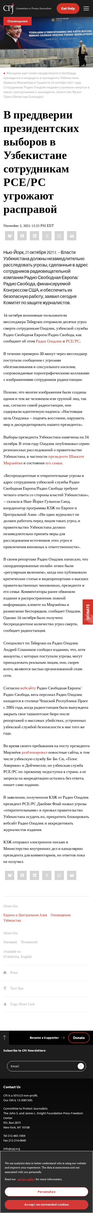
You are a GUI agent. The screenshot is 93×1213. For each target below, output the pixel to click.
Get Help (68, 8)
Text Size (16, 989)
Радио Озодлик (49, 341)
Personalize (46, 1191)
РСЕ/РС (73, 341)
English (26, 957)
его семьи (54, 463)
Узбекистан (12, 921)
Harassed (10, 942)
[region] (46, 1182)
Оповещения (17, 21)
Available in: (12, 952)
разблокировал (34, 752)
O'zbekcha (11, 957)
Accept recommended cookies (46, 1204)
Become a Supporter (44, 1038)
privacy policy (26, 1179)
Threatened (29, 942)
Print (13, 973)
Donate (79, 1037)
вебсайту (28, 688)
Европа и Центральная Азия (25, 915)
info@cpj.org (11, 1149)
